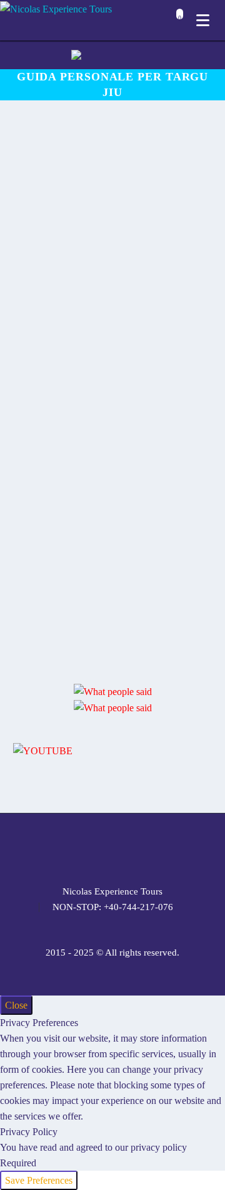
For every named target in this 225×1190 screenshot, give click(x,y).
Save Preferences (38, 1180)
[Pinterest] (129, 848)
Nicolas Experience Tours (112, 891)
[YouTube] (145, 848)
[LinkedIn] (80, 848)
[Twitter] (96, 848)
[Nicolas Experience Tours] (56, 8)
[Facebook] (64, 848)
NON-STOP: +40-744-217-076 (112, 907)
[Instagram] (113, 848)
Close (16, 1005)
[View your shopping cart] (176, 21)
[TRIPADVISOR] (161, 848)
